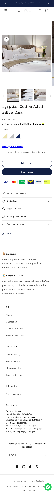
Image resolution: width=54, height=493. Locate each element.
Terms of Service (14, 375)
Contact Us (11, 322)
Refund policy (39, 481)
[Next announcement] (48, 3)
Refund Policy (13, 361)
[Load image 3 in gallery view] (40, 95)
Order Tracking (13, 394)
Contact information (28, 490)
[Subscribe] (44, 455)
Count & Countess (23, 481)
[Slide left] (3, 96)
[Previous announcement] (5, 3)
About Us (10, 315)
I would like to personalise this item (26, 152)
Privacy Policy (13, 354)
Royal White (5, 135)
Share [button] (9, 234)
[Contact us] (48, 487)
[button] (6, 10)
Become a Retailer (15, 335)
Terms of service (28, 486)
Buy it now (27, 172)
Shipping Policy (13, 368)
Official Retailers (14, 329)
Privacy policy (12, 486)
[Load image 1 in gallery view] (13, 95)
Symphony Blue (18, 135)
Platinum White (11, 135)
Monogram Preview (12, 146)
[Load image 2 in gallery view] (27, 95)
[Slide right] (50, 96)
